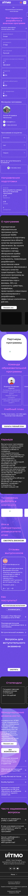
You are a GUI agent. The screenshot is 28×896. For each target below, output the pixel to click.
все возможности (10, 750)
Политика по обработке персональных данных (14, 882)
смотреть (14, 669)
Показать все (8, 307)
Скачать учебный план (14, 426)
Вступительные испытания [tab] (14, 605)
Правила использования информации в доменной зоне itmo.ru (14, 887)
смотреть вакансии (13, 541)
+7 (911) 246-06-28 (11, 125)
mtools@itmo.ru (10, 122)
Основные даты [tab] (14, 609)
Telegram (5, 153)
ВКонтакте (6, 137)
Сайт (4, 145)
